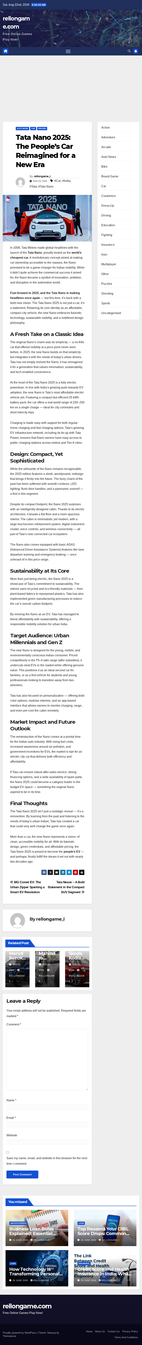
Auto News (22, 128)
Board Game (109, 176)
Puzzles (106, 283)
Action (105, 127)
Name (11, 1100)
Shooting (107, 293)
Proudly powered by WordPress (20, 1332)
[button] (129, 51)
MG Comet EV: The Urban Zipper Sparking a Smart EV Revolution (27, 887)
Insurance (108, 244)
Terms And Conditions (126, 1337)
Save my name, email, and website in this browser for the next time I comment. (46, 1161)
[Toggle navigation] (68, 51)
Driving (42, 128)
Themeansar (9, 1336)
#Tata (33, 186)
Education (108, 225)
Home (89, 1331)
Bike (104, 166)
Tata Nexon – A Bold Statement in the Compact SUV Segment (66, 887)
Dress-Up (107, 205)
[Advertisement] (71, 83)
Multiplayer (108, 264)
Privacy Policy (130, 1331)
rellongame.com (27, 1306)
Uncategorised (111, 313)
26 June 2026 (21, 1240)
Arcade (106, 147)
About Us (100, 1331)
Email (11, 1117)
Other (105, 274)
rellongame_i (42, 176)
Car (33, 128)
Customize (108, 195)
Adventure (108, 137)
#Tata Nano (45, 186)
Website (11, 1135)
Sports (105, 303)
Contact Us (114, 1331)
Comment (13, 1024)
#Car (57, 180)
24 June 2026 (89, 1280)
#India (66, 180)
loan (104, 254)
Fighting (106, 235)
